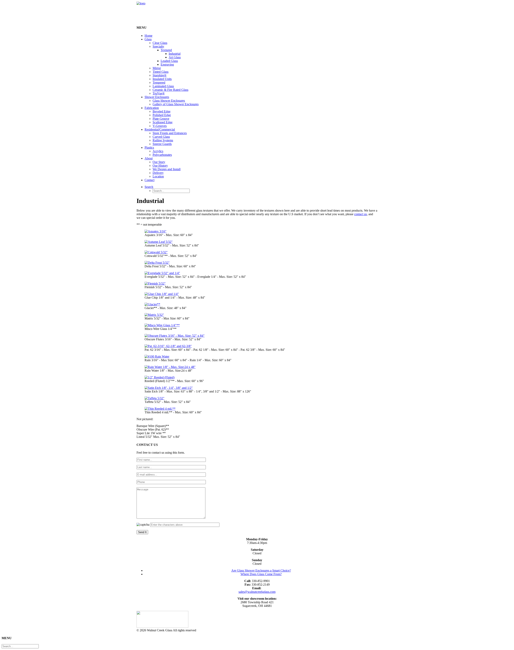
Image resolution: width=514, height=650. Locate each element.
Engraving (167, 64)
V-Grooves (160, 126)
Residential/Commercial (160, 129)
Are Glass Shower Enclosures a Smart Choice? (261, 570)
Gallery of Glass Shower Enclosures (176, 104)
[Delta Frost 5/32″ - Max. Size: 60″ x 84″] (157, 262)
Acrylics (158, 151)
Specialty (158, 46)
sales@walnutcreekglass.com (257, 591)
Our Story (159, 162)
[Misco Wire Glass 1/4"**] (162, 325)
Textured (166, 50)
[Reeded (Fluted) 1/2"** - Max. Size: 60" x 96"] (159, 377)
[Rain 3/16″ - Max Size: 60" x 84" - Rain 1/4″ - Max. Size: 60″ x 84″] (157, 356)
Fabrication (152, 108)
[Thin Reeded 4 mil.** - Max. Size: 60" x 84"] (160, 408)
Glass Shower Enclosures (169, 100)
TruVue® (159, 93)
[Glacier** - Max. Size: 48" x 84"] (152, 304)
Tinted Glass (160, 71)
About (149, 158)
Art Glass (175, 57)
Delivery (158, 172)
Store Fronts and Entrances (170, 133)
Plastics (149, 147)
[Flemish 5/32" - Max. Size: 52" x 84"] (155, 283)
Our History (160, 165)
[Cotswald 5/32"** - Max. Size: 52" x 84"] (156, 252)
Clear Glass (160, 43)
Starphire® (159, 75)
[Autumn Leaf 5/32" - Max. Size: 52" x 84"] (159, 241)
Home (148, 35)
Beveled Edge (161, 111)
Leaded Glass (169, 61)
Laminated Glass (163, 86)
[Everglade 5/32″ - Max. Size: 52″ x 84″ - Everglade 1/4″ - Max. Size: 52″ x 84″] (162, 273)
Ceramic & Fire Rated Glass (170, 89)
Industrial (175, 53)
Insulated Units (162, 79)
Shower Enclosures (157, 97)
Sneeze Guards (162, 144)
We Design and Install (167, 169)
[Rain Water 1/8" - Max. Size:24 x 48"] (170, 367)
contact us (360, 214)
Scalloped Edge (162, 122)
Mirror (157, 68)
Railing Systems (163, 140)
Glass (148, 39)
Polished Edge (162, 115)
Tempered (159, 82)
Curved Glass (161, 136)
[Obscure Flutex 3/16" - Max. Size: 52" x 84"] (175, 335)
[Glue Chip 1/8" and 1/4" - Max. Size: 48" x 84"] (162, 294)
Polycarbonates (162, 154)
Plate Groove (161, 118)
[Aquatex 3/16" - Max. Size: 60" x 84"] (155, 231)
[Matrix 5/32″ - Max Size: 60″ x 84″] (154, 314)
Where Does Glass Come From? (261, 574)
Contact (149, 180)
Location (158, 176)
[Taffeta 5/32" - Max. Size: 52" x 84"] (154, 398)
